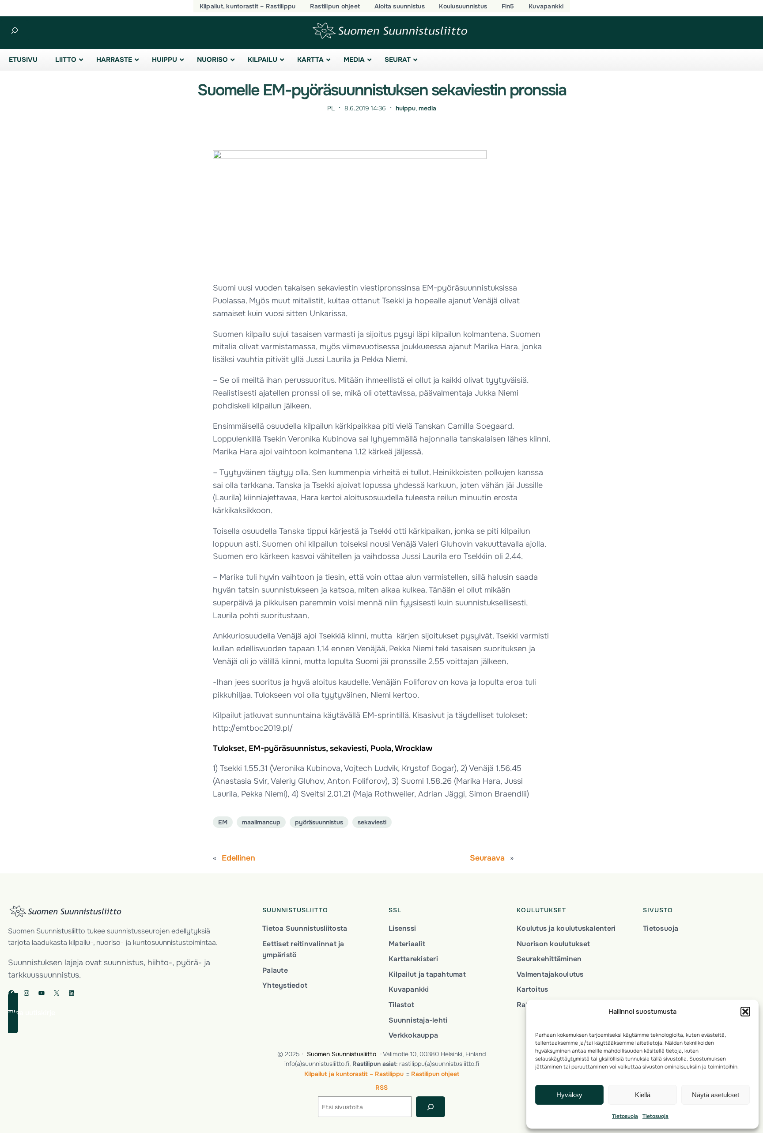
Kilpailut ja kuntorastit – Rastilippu (354, 1074)
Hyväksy (569, 1095)
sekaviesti (372, 822)
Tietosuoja (625, 1116)
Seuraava (487, 858)
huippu (405, 108)
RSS (381, 1087)
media (427, 108)
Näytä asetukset (715, 1095)
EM (222, 822)
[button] (745, 1011)
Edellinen (238, 858)
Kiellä (642, 1095)
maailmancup (261, 822)
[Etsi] (430, 1106)
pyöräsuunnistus (319, 822)
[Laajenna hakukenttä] (14, 30)
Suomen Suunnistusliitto (341, 1054)
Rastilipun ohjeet (435, 1074)
